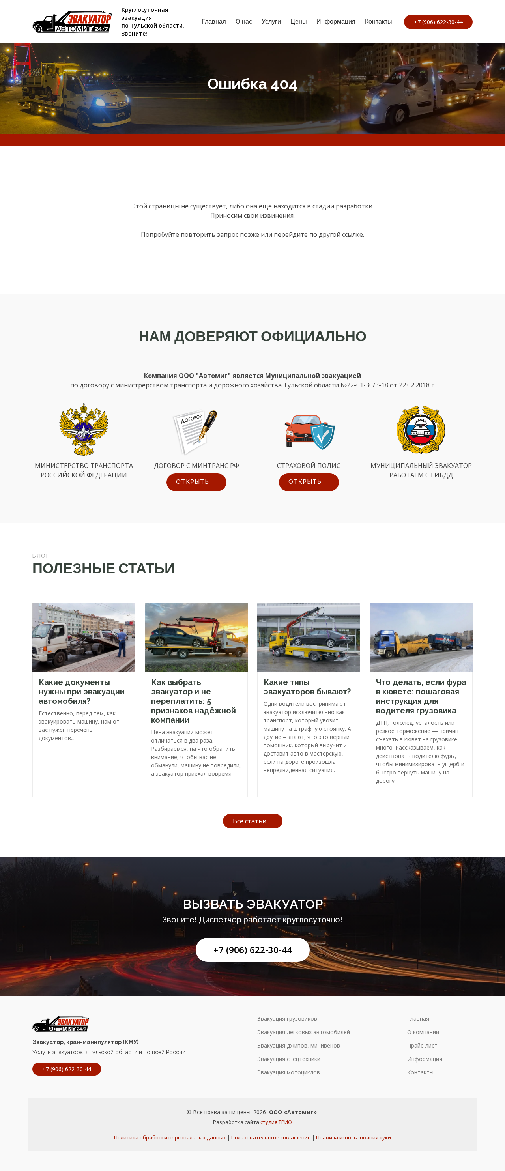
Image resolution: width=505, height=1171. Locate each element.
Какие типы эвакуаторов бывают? (307, 686)
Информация (335, 21)
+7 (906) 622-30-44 (252, 950)
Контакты (378, 21)
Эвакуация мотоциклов (288, 1072)
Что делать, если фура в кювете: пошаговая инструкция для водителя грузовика (421, 696)
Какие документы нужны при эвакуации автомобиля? (82, 691)
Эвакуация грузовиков (287, 1018)
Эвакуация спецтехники (288, 1059)
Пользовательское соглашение (271, 1137)
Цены (298, 21)
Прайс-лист (422, 1045)
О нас (244, 21)
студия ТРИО (276, 1122)
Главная (214, 21)
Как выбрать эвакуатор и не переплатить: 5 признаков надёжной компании (193, 701)
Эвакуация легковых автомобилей (303, 1032)
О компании (423, 1032)
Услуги (271, 21)
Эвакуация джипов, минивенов (298, 1045)
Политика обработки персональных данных (170, 1137)
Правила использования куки (353, 1137)
